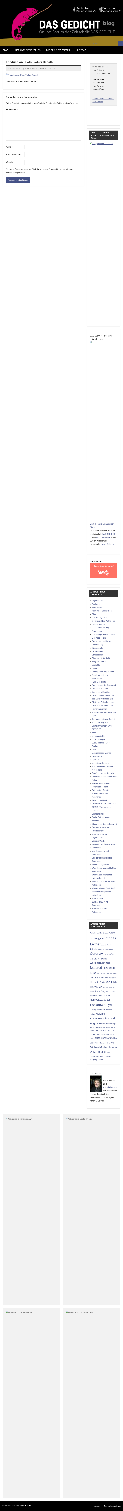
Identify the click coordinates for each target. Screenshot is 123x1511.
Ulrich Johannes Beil (101, 1043)
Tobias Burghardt (102, 1038)
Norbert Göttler (105, 1027)
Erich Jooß (105, 963)
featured (96, 968)
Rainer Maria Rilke (109, 1031)
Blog (5, 50)
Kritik (94, 733)
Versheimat (96, 848)
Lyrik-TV (95, 760)
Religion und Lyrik (99, 800)
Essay (94, 668)
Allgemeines (97, 601)
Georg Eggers (111, 977)
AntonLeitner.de (110, 1087)
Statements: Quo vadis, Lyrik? (104, 824)
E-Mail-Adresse (13, 155)
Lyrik (94, 750)
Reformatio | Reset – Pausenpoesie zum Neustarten (100, 793)
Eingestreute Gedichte (101, 658)
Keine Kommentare (47, 68)
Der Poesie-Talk (99, 638)
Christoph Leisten (107, 949)
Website (9, 162)
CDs (94, 614)
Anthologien (97, 607)
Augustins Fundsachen (102, 611)
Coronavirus (99, 953)
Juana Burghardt (102, 991)
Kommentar (12, 110)
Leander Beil (105, 1000)
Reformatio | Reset (100, 787)
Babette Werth (106, 945)
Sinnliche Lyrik (98, 814)
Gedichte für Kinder (100, 689)
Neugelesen (97, 770)
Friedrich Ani (113, 973)
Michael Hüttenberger (108, 1024)
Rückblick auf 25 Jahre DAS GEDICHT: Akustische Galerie (104, 807)
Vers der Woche (98, 841)
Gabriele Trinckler (98, 977)
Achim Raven (94, 933)
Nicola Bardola (95, 1027)
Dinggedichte (97, 655)
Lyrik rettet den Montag (101, 753)
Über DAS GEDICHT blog (27, 50)
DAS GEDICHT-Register (58, 50)
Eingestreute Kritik (100, 662)
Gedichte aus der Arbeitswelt (104, 685)
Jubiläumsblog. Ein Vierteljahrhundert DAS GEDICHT (102, 725)
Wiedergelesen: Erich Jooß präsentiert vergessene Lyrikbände (103, 891)
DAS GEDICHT (108, 534)
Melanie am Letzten (100, 763)
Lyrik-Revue (97, 756)
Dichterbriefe (97, 648)
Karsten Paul (98, 995)
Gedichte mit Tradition (101, 692)
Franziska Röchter (103, 973)
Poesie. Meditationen (101, 783)
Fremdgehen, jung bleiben (103, 672)
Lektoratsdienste (103, 537)
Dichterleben (97, 651)
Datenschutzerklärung (112, 1506)
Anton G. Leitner (31, 68)
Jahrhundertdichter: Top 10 (103, 719)
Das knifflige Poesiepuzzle (103, 634)
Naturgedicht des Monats (102, 766)
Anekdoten (96, 604)
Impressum (96, 1506)
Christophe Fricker (96, 949)
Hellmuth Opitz (97, 982)
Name (9, 147)
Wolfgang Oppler (96, 1060)
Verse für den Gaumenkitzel (103, 844)
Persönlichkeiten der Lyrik (103, 773)
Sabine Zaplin (95, 1034)
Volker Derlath (98, 1052)
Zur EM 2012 (97, 898)
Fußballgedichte (99, 682)
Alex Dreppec (104, 933)
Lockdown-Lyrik (98, 739)
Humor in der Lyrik (99, 709)
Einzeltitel (96, 665)
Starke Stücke (105, 1034)
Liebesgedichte (98, 736)
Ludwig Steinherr (97, 1010)
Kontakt (81, 50)
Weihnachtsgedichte (100, 865)
